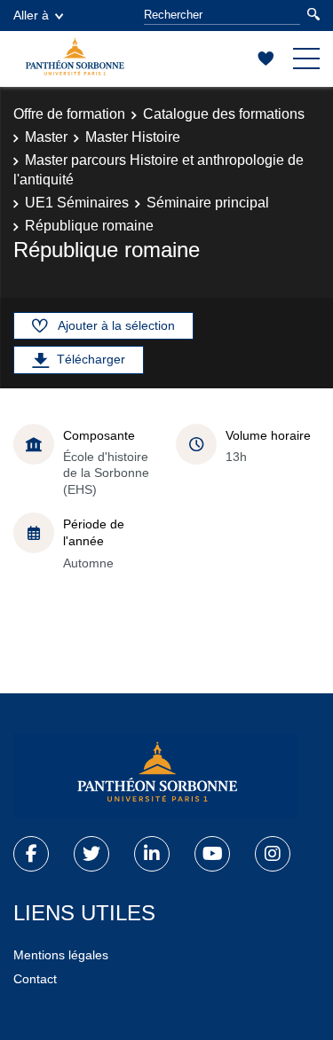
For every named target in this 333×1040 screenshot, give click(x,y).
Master (46, 137)
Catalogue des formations (224, 113)
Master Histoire (132, 137)
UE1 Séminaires (77, 202)
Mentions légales (60, 955)
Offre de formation (69, 113)
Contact (35, 979)
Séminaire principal (208, 202)
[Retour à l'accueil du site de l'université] (155, 775)
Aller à (31, 15)
